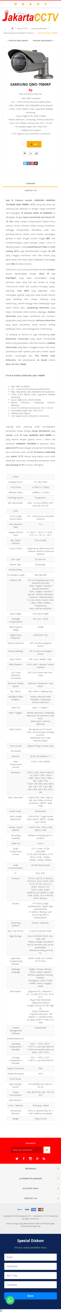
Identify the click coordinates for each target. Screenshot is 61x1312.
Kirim (31, 1295)
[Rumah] (12, 28)
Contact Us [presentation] (31, 190)
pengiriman (37, 94)
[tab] (30, 183)
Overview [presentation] (30, 183)
